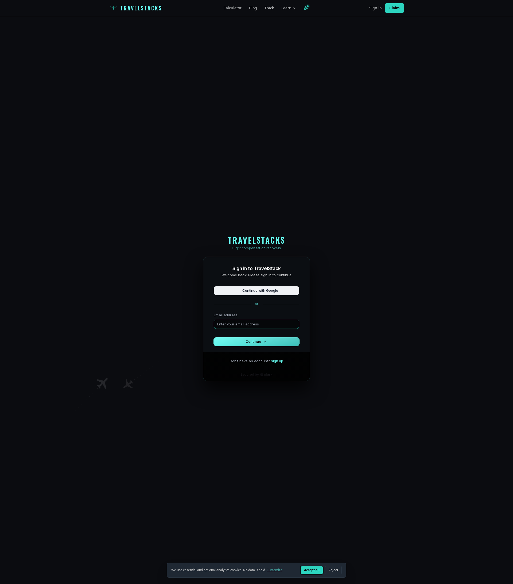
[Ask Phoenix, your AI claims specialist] (306, 8)
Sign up (277, 361)
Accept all (312, 570)
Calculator (232, 7)
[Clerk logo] (266, 374)
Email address (226, 315)
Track (269, 7)
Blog (253, 7)
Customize (274, 570)
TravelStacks (141, 8)
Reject (333, 570)
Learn (286, 7)
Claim (394, 7)
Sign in (375, 7)
